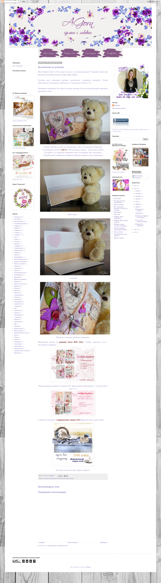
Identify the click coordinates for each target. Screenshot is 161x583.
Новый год (17, 281)
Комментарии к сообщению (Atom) (58, 545)
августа (138, 199)
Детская (16, 244)
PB (15, 308)
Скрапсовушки (18, 295)
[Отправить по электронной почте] (59, 476)
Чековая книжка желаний (21, 350)
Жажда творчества (20, 259)
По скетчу (59, 478)
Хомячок (16, 270)
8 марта (16, 232)
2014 (135, 188)
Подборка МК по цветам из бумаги (121, 221)
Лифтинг (17, 252)
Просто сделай (18, 328)
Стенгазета (17, 344)
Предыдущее (103, 542)
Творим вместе (18, 250)
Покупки (16, 339)
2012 (135, 232)
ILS (15, 237)
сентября (138, 196)
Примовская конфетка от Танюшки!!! (141, 216)
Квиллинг (16, 290)
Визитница (17, 277)
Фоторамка (17, 299)
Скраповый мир (18, 248)
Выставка (17, 286)
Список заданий (118, 232)
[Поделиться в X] (63, 476)
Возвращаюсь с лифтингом (139, 224)
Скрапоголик (17, 268)
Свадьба (16, 228)
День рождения (18, 221)
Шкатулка (17, 353)
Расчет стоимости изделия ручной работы (120, 228)
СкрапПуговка (18, 315)
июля (137, 201)
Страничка (17, 230)
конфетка (17, 226)
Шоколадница (18, 301)
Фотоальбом (18, 346)
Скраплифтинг (18, 275)
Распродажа (17, 342)
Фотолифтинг (18, 257)
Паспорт (16, 326)
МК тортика (117, 212)
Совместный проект (68, 478)
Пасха (16, 335)
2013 (135, 229)
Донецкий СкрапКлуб (20, 261)
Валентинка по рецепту (139, 209)
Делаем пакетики (119, 204)
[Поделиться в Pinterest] (67, 476)
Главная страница (72, 542)
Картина (16, 313)
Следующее (42, 542)
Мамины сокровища (19, 279)
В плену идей (17, 321)
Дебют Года (17, 310)
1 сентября (17, 317)
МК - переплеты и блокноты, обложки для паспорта (120, 208)
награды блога (18, 304)
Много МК (117, 214)
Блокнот (16, 241)
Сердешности (139, 213)
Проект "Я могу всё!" (20, 284)
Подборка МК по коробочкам (118, 217)
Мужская (17, 292)
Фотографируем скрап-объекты (120, 234)
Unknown (117, 105)
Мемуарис (17, 266)
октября (138, 193)
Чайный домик (18, 348)
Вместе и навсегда (19, 264)
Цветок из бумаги (119, 238)
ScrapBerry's (17, 235)
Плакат (16, 337)
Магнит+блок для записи (21, 333)
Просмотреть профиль (118, 108)
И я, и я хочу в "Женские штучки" (141, 220)
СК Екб (16, 255)
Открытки (53, 478)
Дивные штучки (18, 330)
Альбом (16, 239)
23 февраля (17, 306)
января (138, 207)
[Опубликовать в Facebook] (65, 476)
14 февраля (46, 478)
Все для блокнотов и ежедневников (119, 201)
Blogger (89, 567)
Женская (16, 288)
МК (15, 324)
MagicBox (16, 319)
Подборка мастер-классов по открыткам (120, 225)
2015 (135, 186)
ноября (138, 191)
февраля (138, 204)
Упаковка (17, 297)
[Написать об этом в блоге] (61, 476)
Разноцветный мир (19, 272)
